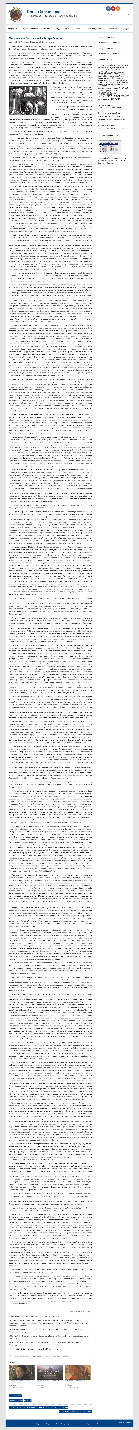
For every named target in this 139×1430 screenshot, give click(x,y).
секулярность (105, 95)
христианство (124, 97)
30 (105, 151)
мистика (27, 1401)
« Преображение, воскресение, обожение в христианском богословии (38, 1407)
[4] (50, 322)
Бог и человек (119, 65)
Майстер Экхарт (16, 1401)
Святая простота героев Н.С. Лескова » (75, 1411)
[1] (71, 75)
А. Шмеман (102, 65)
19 (114, 148)
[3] (22, 226)
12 (114, 147)
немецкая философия (115, 84)
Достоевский (116, 67)
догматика (108, 80)
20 (116, 148)
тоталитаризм (103, 97)
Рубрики (47, 29)
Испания (102, 69)
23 (105, 150)
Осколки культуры (94, 29)
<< (101, 142)
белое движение (104, 78)
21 (100, 150)
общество (102, 86)
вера (118, 78)
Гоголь (109, 67)
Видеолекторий (62, 29)
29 (103, 151)
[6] (15, 1266)
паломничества (112, 86)
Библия (108, 65)
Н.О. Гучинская (23, 42)
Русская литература (108, 74)
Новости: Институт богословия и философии (110, 106)
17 (108, 148)
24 (108, 150)
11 (111, 147)
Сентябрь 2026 (108, 142)
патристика (121, 86)
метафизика (117, 82)
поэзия (101, 88)
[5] (75, 382)
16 (105, 148)
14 (100, 148)
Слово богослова (43, 11)
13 (116, 147)
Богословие (35, 42)
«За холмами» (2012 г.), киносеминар (113, 129)
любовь (110, 82)
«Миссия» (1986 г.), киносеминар (111, 120)
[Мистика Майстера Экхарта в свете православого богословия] (22, 1372)
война (100, 80)
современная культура (121, 95)
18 (111, 148)
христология (102, 100)
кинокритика (120, 80)
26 (114, 150)
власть (122, 78)
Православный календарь (119, 29)
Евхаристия (124, 67)
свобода (113, 93)
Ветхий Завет (102, 67)
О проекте (12, 29)
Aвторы (78, 29)
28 (100, 151)
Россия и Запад (117, 72)
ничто (125, 84)
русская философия (108, 91)
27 (116, 150)
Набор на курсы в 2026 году (109, 113)
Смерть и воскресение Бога (109, 116)
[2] (87, 112)
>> (116, 142)
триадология (115, 97)
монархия (104, 84)
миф (99, 84)
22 (103, 150)
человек (113, 99)
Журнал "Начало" (48, 42)
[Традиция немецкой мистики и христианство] (50, 1372)
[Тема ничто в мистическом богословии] (78, 1372)
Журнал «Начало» (30, 29)
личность (102, 82)
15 (103, 148)
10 (108, 147)
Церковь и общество (117, 76)
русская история (111, 88)
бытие (114, 78)
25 (111, 150)
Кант (108, 70)
